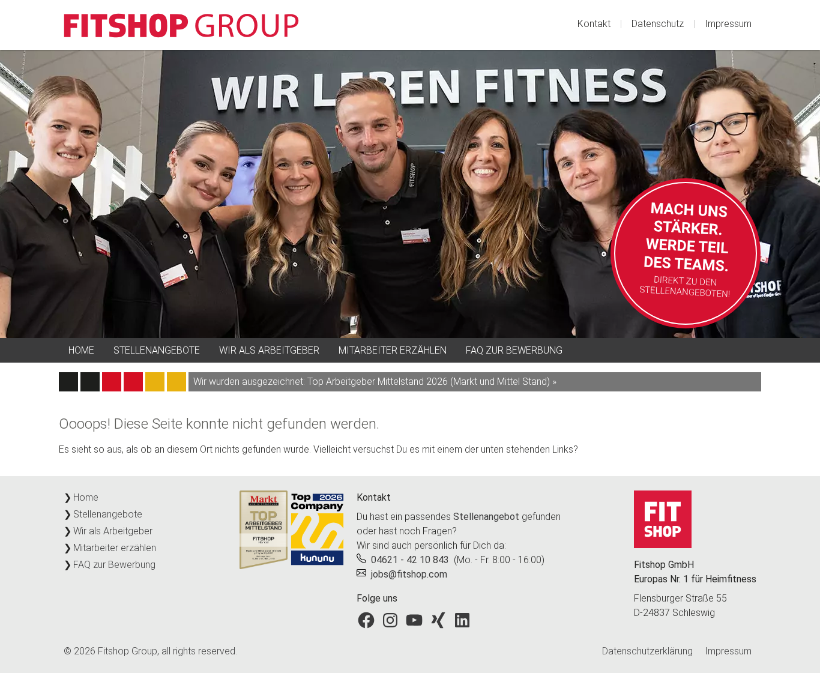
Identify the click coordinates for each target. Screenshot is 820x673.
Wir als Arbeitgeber (269, 350)
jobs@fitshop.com (409, 574)
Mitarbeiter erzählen (393, 350)
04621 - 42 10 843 (410, 560)
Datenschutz (658, 23)
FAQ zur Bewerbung (514, 350)
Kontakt (593, 23)
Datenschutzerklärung (647, 651)
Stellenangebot (486, 516)
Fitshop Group (127, 651)
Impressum (728, 23)
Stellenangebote (156, 350)
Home (81, 350)
